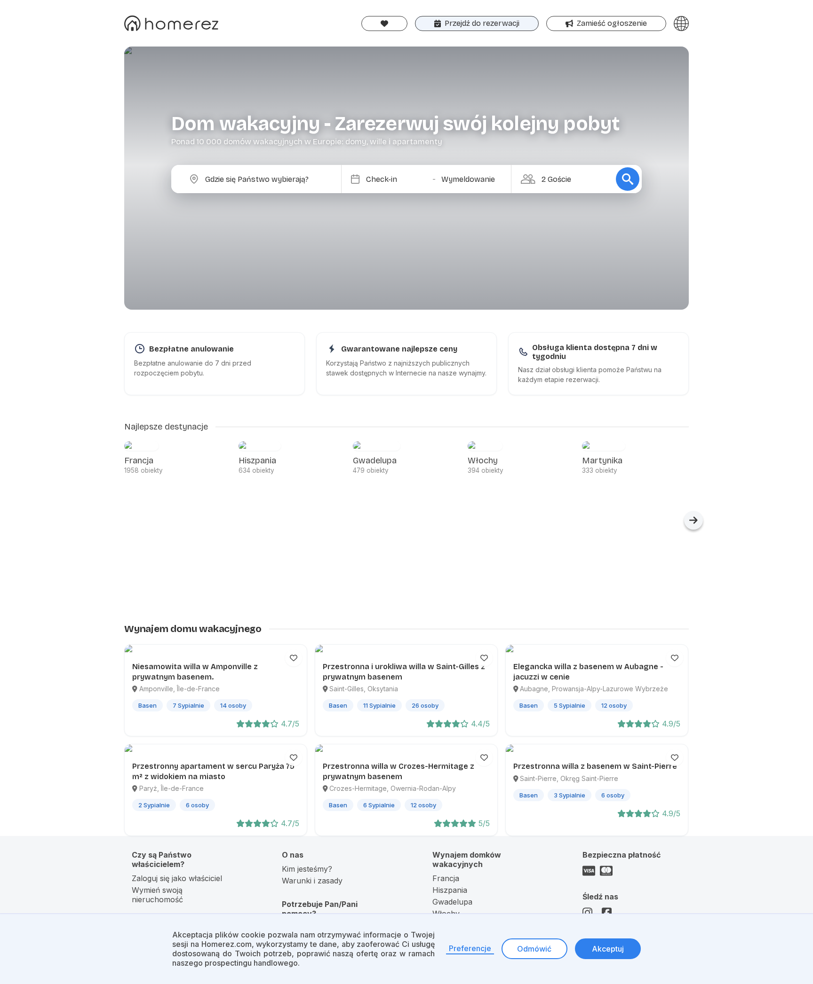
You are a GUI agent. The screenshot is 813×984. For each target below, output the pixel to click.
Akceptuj (608, 948)
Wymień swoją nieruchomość (157, 894)
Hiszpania (449, 890)
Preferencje (470, 948)
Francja (445, 878)
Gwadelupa (452, 901)
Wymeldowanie (468, 179)
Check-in (381, 179)
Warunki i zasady (312, 880)
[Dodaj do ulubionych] (293, 657)
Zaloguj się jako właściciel (177, 878)
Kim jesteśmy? (307, 869)
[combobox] (264, 179)
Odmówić (534, 948)
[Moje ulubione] (384, 23)
